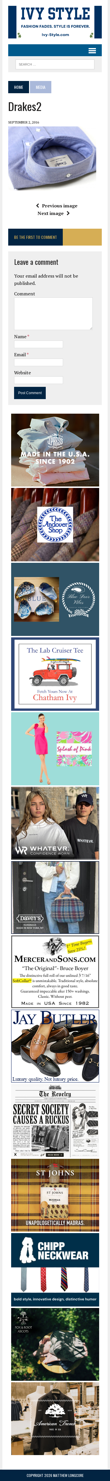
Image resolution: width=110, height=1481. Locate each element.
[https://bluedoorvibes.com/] (55, 632)
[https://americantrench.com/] (55, 1451)
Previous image (59, 205)
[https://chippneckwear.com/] (55, 1302)
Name (20, 336)
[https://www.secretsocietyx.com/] (55, 1153)
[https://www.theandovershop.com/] (55, 557)
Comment (24, 293)
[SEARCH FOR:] (55, 63)
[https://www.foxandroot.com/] (55, 1377)
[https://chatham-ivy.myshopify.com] (55, 707)
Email (20, 354)
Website (22, 372)
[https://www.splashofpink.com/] (55, 781)
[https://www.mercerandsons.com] (55, 1004)
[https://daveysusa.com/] (55, 930)
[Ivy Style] (55, 22)
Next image (51, 213)
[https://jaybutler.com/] (55, 1078)
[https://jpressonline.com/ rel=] (55, 482)
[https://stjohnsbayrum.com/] (55, 1228)
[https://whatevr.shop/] (55, 855)
